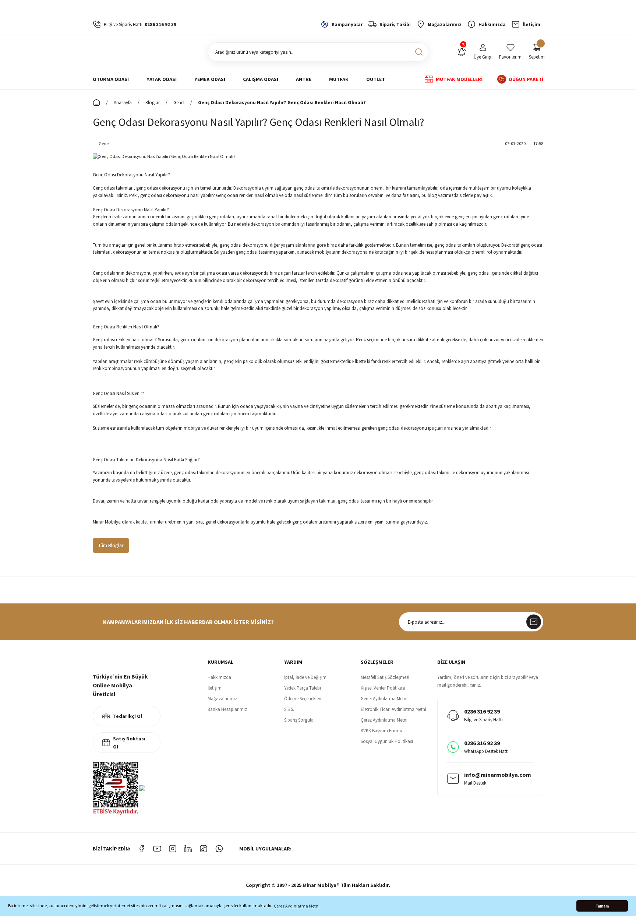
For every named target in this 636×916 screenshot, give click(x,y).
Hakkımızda (219, 677)
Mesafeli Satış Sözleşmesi (385, 677)
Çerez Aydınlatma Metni (384, 720)
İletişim (215, 688)
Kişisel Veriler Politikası (383, 688)
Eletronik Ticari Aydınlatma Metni (393, 709)
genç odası (479, 273)
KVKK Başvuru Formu (381, 730)
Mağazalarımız (222, 698)
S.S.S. (289, 709)
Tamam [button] (602, 906)
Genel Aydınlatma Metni (384, 698)
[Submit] (533, 621)
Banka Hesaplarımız (227, 709)
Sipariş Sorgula (299, 720)
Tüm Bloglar (111, 545)
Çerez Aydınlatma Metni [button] (296, 906)
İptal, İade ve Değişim (305, 677)
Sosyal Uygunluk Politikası (387, 741)
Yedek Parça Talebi (302, 688)
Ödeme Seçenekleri (302, 698)
